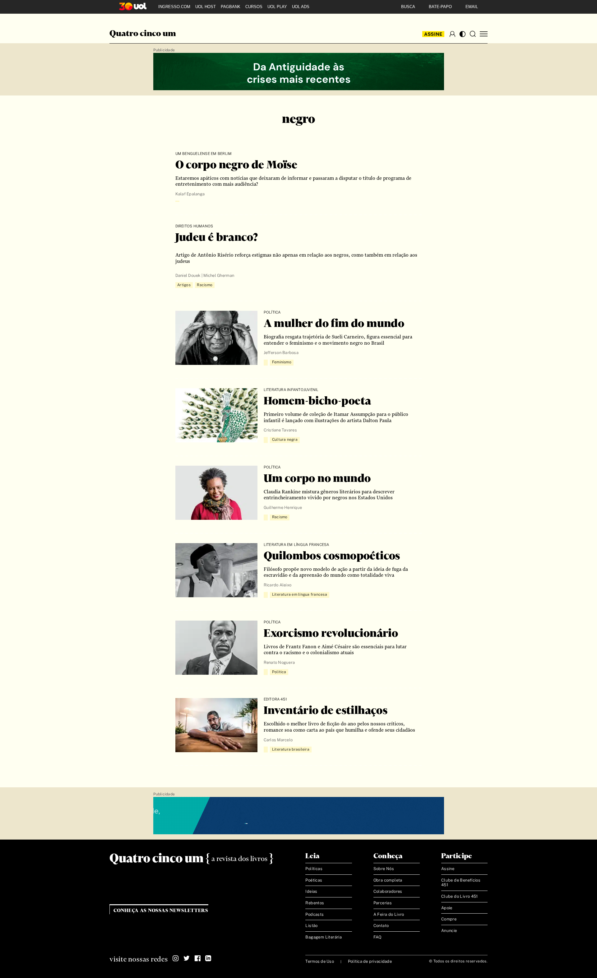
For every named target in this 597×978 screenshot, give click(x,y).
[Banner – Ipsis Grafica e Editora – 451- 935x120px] (298, 816)
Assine (433, 34)
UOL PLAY (277, 6)
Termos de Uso (319, 961)
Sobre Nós (383, 868)
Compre (448, 919)
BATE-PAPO (440, 6)
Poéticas (313, 880)
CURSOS (253, 6)
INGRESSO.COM (174, 6)
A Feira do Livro (388, 914)
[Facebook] (197, 958)
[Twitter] (186, 958)
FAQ (377, 937)
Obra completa (387, 880)
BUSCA (408, 6)
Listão (311, 925)
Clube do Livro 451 (459, 896)
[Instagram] (176, 958)
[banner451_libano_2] (298, 72)
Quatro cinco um (142, 34)
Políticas (313, 868)
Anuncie (449, 930)
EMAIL (471, 6)
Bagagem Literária (323, 937)
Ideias (311, 891)
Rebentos (314, 903)
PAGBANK (230, 6)
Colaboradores (387, 891)
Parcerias (382, 903)
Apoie (446, 908)
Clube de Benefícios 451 (460, 882)
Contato (381, 925)
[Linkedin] (208, 958)
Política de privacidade (370, 961)
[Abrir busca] (473, 34)
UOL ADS (300, 6)
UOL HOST (205, 6)
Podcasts (314, 914)
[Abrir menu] (484, 34)
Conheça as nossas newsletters (160, 910)
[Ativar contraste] (462, 34)
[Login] (452, 34)
